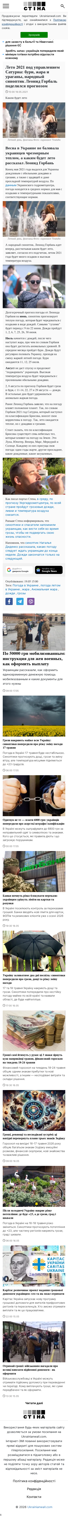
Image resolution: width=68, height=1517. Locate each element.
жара (25, 589)
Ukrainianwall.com (39, 1507)
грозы (21, 593)
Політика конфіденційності (34, 1481)
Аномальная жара (44, 589)
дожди (10, 593)
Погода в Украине (25, 585)
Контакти (34, 1497)
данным (11, 185)
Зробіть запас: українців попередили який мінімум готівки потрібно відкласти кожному (34, 54)
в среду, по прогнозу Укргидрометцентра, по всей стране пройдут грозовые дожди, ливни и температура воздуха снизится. (33, 506)
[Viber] (30, 601)
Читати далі (34, 1403)
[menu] (6, 6)
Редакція (34, 1489)
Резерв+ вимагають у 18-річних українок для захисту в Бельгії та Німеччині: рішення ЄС (33, 41)
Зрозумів (34, 34)
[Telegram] (20, 601)
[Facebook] (9, 601)
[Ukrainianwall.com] (34, 6)
